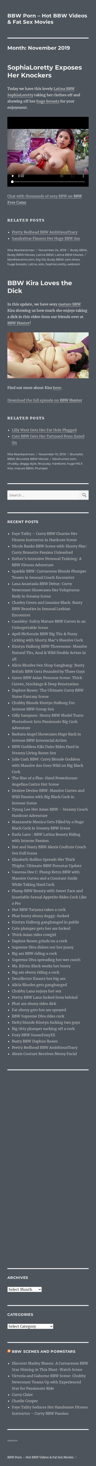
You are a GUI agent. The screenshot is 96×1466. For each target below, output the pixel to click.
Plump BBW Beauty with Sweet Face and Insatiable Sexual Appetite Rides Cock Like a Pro (49, 897)
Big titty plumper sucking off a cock (43, 1028)
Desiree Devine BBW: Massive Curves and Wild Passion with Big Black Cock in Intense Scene (48, 796)
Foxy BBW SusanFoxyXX (33, 1035)
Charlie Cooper (25, 1401)
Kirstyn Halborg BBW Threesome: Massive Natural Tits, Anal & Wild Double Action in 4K (49, 652)
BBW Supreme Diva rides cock (38, 1016)
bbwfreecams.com (20, 259)
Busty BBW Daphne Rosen (35, 1041)
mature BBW (23, 468)
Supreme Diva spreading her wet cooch (46, 959)
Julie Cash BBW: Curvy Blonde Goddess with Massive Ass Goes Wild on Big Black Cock (47, 765)
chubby (13, 463)
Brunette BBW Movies (32, 459)
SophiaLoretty (56, 264)
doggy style (28, 463)
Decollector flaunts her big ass (38, 978)
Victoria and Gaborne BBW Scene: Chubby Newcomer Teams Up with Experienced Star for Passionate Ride (49, 1382)
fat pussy (44, 463)
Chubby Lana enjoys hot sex (36, 991)
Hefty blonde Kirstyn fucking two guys (46, 1022)
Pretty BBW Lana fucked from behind (44, 997)
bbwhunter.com (64, 459)
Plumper (41, 468)
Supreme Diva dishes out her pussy (42, 947)
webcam (73, 264)
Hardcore (59, 463)
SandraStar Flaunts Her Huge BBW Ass (46, 238)
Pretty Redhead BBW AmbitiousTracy (44, 232)
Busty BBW (78, 250)
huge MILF (75, 463)
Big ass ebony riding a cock (35, 972)
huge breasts (16, 264)
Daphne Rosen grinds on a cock (39, 941)
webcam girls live (12, 1440)
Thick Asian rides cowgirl (34, 934)
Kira (10, 468)
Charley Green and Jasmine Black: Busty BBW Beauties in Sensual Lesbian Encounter (47, 608)
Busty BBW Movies (21, 254)
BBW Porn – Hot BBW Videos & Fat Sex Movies (47, 19)
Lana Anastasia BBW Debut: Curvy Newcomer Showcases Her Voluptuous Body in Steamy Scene (45, 589)
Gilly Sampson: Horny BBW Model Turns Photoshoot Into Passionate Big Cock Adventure (47, 721)
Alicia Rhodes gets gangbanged (39, 985)
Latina (32, 264)
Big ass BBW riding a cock (34, 953)
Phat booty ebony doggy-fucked (40, 916)
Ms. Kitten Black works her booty (41, 966)
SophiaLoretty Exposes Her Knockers (44, 71)
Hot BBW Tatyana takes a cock (39, 909)
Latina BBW (45, 254)
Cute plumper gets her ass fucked (41, 928)
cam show (72, 259)
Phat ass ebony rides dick (34, 1003)
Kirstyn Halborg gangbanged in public (45, 922)
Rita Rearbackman (21, 250)
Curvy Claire (22, 1394)
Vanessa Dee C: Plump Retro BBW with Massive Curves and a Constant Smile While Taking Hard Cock (46, 878)
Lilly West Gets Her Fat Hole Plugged (44, 430)
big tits (41, 259)
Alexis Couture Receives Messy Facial (44, 1053)
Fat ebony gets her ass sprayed (39, 1010)
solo (41, 264)
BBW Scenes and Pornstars (43, 1351)
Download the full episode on (44, 400)
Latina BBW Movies (69, 254)
